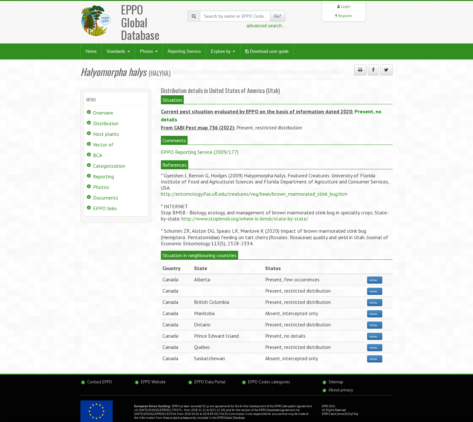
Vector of (103, 144)
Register (345, 15)
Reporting (103, 176)
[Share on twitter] (386, 69)
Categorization (109, 166)
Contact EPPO (99, 382)
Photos (147, 51)
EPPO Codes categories (269, 382)
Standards (117, 51)
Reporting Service (184, 51)
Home (91, 51)
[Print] (360, 69)
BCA (97, 155)
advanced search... (265, 25)
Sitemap (336, 382)
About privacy (341, 390)
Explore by (221, 51)
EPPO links (105, 208)
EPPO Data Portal (210, 382)
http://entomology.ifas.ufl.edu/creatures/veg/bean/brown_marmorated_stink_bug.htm (254, 194)
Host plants (106, 134)
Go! (277, 16)
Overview (103, 112)
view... (374, 279)
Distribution (105, 123)
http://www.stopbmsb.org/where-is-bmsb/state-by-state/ (244, 218)
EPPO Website (153, 382)
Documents (105, 197)
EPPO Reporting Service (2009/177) (199, 152)
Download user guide (269, 51)
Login (345, 6)
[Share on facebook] (373, 69)
